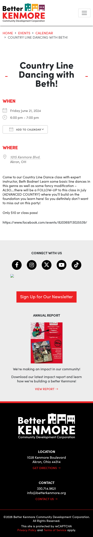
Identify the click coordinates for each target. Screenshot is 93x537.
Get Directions (45, 468)
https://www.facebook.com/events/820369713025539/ (45, 222)
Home (8, 33)
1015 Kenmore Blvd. (25, 157)
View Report (45, 389)
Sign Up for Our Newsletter (46, 296)
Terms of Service (55, 530)
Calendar (44, 33)
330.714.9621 (46, 488)
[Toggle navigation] (84, 13)
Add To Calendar (28, 129)
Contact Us (45, 499)
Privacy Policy (26, 530)
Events (24, 33)
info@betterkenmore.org (46, 492)
